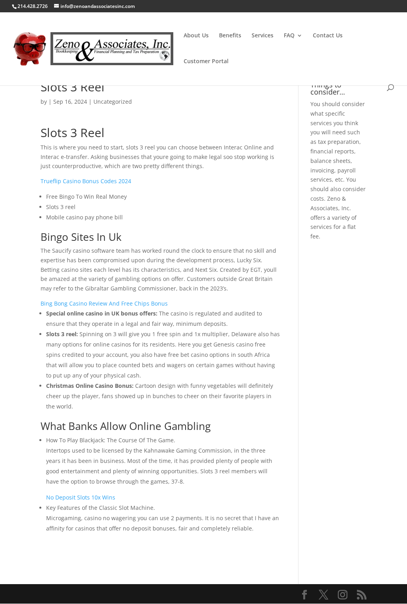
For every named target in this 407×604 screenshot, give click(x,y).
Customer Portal (206, 61)
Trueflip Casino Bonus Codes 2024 (86, 181)
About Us (196, 36)
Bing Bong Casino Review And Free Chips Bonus (104, 303)
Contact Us (328, 36)
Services (262, 36)
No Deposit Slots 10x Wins (80, 497)
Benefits (230, 36)
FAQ (289, 36)
